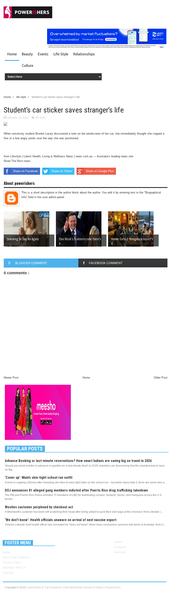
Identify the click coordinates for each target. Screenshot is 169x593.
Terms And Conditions (17, 557)
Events (43, 54)
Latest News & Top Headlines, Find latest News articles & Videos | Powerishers (74, 587)
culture (27, 66)
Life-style (60, 54)
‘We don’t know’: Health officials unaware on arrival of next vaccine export (60, 520)
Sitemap (8, 572)
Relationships (84, 54)
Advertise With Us (14, 567)
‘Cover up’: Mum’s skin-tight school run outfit (38, 477)
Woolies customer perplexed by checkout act (39, 507)
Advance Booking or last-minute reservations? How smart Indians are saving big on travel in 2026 (78, 461)
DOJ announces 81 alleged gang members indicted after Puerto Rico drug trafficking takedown (76, 490)
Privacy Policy (12, 562)
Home (12, 54)
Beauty (27, 54)
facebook (120, 552)
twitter (118, 542)
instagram (120, 547)
